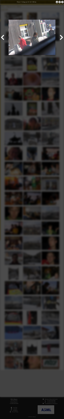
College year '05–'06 (26, 2)
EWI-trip (34, 2)
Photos (18, 2)
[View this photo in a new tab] (60, 2)
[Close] (62, 2)
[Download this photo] (57, 2)
